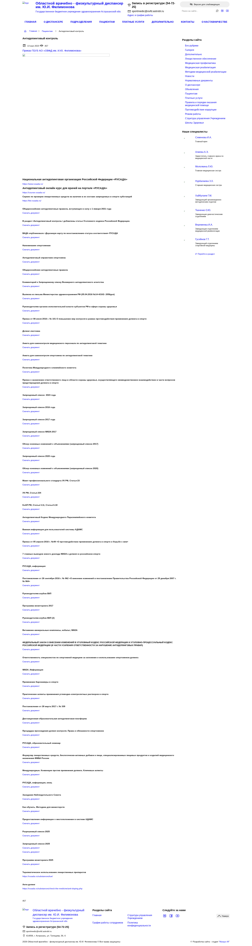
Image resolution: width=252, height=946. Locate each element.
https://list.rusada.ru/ (31, 200)
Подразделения (81, 22)
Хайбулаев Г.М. (203, 195)
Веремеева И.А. (204, 224)
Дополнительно (163, 22)
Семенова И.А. (203, 137)
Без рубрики (191, 45)
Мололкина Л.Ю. (204, 166)
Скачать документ (31, 213)
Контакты (187, 22)
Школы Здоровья (194, 122)
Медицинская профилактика (200, 63)
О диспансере (53, 22)
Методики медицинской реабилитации (205, 72)
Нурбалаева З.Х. (204, 181)
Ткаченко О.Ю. (203, 210)
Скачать (26, 484)
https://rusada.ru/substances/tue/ (37, 876)
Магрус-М (224, 941)
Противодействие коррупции (200, 109)
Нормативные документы (199, 80)
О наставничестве (214, 22)
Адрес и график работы (140, 15)
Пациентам (107, 22)
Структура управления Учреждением (205, 118)
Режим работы (193, 114)
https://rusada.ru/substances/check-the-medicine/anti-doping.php (52, 888)
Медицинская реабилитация (200, 67)
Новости (189, 76)
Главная (30, 22)
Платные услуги (133, 22)
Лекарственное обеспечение (200, 58)
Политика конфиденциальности (139, 924)
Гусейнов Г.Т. (202, 239)
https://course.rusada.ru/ (33, 192)
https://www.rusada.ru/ (32, 184)
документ (35, 484)
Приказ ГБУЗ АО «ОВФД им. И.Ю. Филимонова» (51, 50)
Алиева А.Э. (202, 152)
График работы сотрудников (107, 922)
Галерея (189, 50)
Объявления (192, 89)
